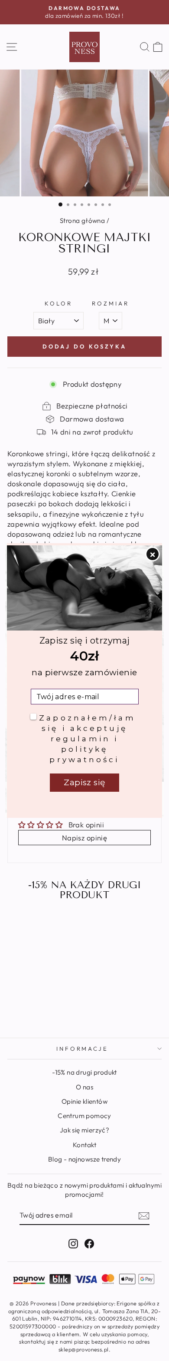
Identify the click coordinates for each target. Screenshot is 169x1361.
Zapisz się (84, 782)
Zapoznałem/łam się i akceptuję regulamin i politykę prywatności (87, 738)
